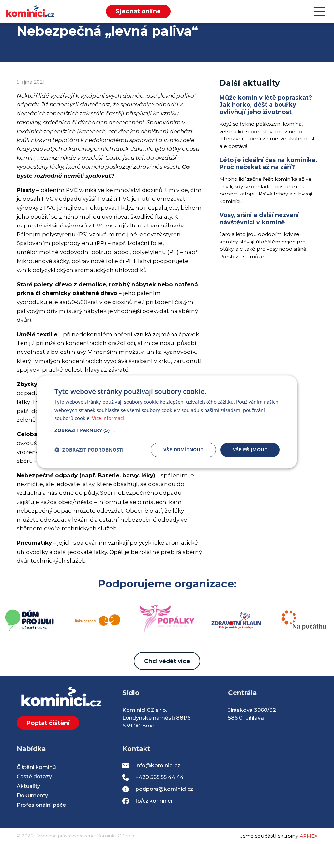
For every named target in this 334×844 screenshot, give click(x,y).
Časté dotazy (34, 777)
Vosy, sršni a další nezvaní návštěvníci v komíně (259, 218)
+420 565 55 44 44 (159, 777)
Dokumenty (32, 795)
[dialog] (167, 421)
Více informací (108, 418)
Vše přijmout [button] (250, 449)
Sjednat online (138, 11)
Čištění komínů (36, 767)
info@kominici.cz (157, 765)
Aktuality (28, 786)
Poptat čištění (47, 723)
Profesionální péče (41, 805)
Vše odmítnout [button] (183, 449)
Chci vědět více (167, 661)
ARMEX (308, 836)
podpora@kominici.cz (164, 789)
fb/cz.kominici (153, 801)
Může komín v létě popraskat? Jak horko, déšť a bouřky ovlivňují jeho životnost (266, 105)
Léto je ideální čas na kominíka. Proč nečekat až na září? (268, 163)
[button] (167, 430)
